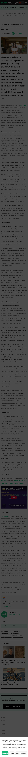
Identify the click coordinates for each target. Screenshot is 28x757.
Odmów (12, 753)
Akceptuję (5, 753)
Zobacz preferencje (21, 753)
